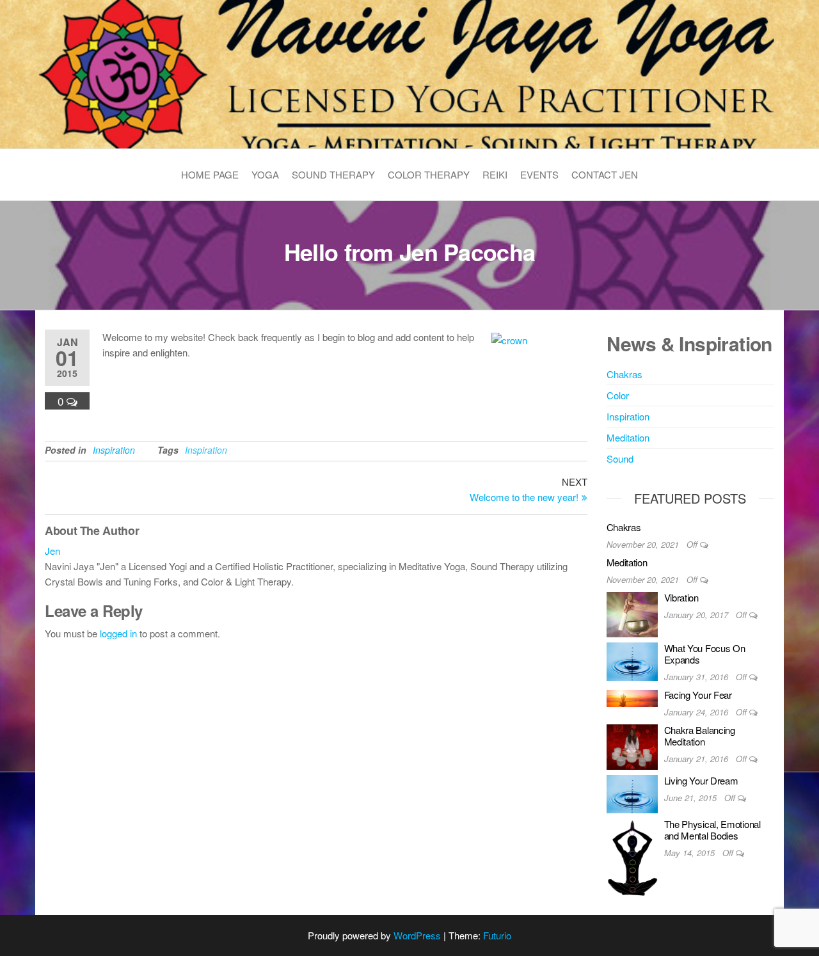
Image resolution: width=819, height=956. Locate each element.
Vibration (681, 597)
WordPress (417, 935)
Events (539, 174)
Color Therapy (429, 174)
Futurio (497, 935)
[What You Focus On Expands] (632, 660)
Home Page (210, 174)
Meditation (628, 437)
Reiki (494, 174)
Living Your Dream (701, 780)
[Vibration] (632, 612)
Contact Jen (604, 174)
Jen (52, 550)
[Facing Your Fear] (632, 696)
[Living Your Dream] (632, 792)
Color (618, 395)
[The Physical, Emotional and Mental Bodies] (632, 856)
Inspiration (114, 449)
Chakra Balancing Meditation (699, 735)
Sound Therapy (333, 174)
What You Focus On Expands (704, 653)
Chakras (624, 374)
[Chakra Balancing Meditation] (632, 746)
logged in (118, 633)
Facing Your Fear (698, 694)
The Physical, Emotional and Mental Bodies (712, 829)
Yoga (265, 174)
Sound (620, 458)
